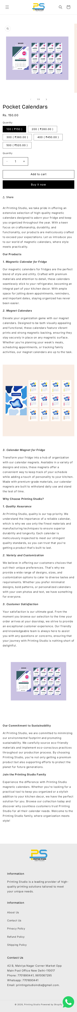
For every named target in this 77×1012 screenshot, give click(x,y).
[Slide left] (31, 99)
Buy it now (38, 184)
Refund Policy (16, 936)
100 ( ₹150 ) (14, 129)
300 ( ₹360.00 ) (17, 137)
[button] (7, 7)
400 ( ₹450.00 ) (48, 137)
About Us (13, 912)
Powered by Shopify (51, 1004)
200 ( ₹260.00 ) (42, 129)
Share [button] (10, 197)
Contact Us (14, 920)
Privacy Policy (16, 928)
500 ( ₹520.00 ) (17, 145)
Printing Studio (32, 1004)
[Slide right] (46, 99)
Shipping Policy (17, 944)
